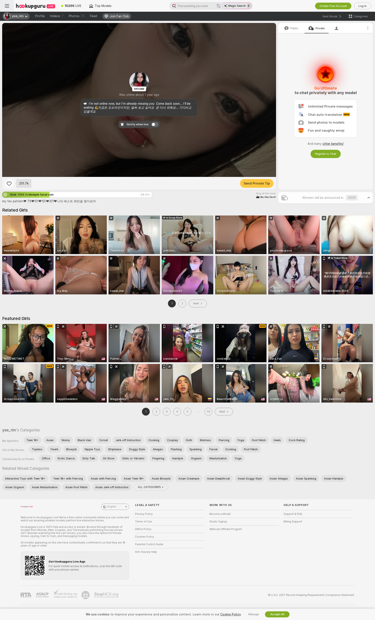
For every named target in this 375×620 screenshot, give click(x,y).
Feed (93, 16)
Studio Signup (218, 521)
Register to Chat (325, 153)
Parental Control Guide (149, 544)
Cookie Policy (230, 614)
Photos (77, 16)
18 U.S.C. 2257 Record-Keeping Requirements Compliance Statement (311, 595)
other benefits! (333, 143)
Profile (40, 16)
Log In (363, 6)
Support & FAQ (293, 514)
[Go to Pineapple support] (85, 595)
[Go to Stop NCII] (107, 595)
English (111, 506)
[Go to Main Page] (35, 6)
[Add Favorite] (9, 183)
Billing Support (293, 521)
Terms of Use (143, 521)
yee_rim (9, 430)
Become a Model (220, 514)
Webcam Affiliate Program (225, 529)
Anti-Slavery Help (146, 551)
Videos (56, 16)
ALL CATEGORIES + (151, 487)
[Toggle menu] (7, 6)
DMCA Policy (143, 529)
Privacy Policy (144, 514)
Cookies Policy (144, 536)
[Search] (218, 6)
